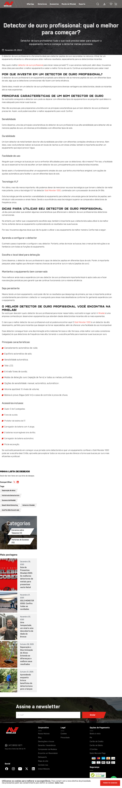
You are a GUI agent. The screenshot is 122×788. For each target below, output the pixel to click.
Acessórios (54, 4)
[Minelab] (20, 730)
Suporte (82, 4)
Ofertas (30, 4)
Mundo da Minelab (69, 4)
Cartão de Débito (96, 745)
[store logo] (6, 4)
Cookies (64, 734)
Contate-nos (43, 765)
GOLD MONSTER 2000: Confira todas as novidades (27, 605)
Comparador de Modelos (47, 749)
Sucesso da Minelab (8, 500)
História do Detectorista (10, 495)
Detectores (42, 4)
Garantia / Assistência (47, 745)
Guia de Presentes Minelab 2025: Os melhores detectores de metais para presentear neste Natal (26, 577)
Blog (39, 737)
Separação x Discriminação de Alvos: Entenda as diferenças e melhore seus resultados (26, 655)
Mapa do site (43, 761)
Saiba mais (59, 783)
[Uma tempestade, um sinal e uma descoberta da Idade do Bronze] (8, 626)
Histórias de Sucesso (20, 541)
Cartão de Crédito (96, 741)
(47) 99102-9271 (15, 745)
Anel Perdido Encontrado (10, 510)
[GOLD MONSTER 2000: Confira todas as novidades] (8, 602)
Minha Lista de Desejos (109, 4)
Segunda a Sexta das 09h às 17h (15, 749)
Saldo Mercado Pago (98, 753)
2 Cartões (93, 749)
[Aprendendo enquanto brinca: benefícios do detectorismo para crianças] (8, 680)
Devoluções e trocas (46, 741)
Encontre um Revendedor (48, 753)
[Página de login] (104, 4)
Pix (91, 737)
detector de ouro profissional (30, 65)
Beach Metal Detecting (10, 505)
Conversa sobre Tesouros (17, 531)
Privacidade (65, 737)
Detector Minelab (29, 505)
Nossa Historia (43, 734)
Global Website (44, 769)
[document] (61, 783)
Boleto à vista (95, 734)
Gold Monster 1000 (53, 190)
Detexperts (42, 757)
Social (7, 764)
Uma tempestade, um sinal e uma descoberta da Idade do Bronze (26, 630)
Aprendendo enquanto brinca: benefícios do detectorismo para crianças (26, 682)
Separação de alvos (8, 490)
